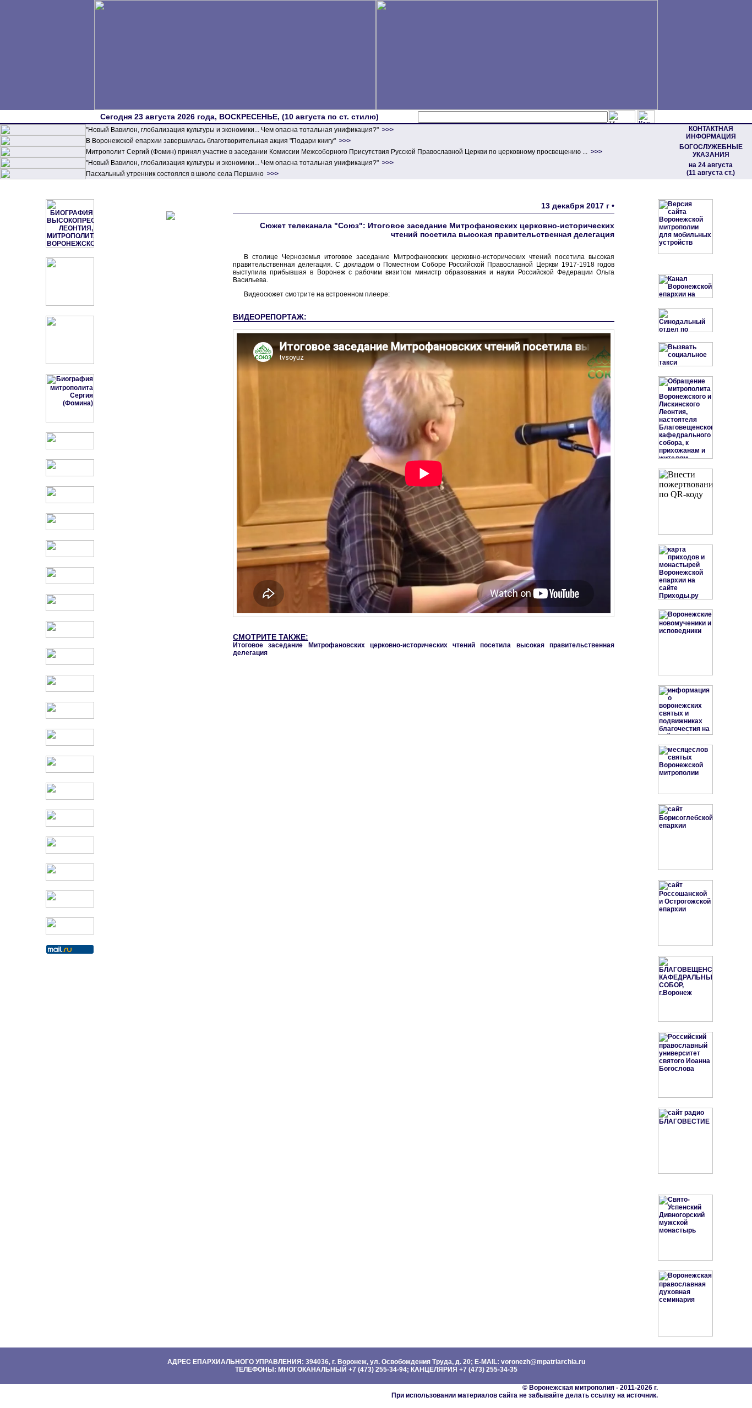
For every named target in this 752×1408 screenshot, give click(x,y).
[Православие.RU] (70, 743)
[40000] (43, 166)
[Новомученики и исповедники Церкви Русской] (70, 501)
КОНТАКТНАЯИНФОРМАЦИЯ (711, 132)
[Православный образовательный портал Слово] (70, 851)
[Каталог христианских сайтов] (70, 932)
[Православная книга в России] (70, 878)
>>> (387, 130)
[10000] (43, 133)
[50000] (43, 155)
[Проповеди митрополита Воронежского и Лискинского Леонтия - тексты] (70, 362)
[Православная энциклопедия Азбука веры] (70, 797)
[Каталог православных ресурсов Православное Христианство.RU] (70, 905)
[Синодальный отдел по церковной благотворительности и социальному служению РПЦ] (70, 528)
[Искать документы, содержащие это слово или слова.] (621, 116)
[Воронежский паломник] (70, 690)
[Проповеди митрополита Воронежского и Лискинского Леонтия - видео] (70, 303)
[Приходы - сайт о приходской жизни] (70, 717)
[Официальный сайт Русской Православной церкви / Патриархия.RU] (70, 447)
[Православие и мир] (70, 770)
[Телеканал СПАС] (70, 609)
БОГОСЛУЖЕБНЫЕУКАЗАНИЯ (711, 150)
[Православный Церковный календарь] (70, 474)
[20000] (43, 144)
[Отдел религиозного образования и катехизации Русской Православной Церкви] (70, 555)
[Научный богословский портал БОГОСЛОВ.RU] (70, 824)
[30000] (43, 177)
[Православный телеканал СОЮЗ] (70, 582)
